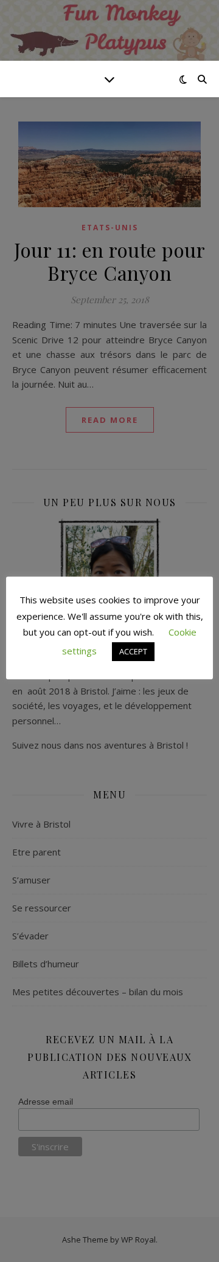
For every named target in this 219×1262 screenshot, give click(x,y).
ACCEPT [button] (133, 651)
